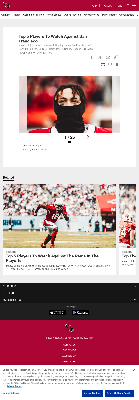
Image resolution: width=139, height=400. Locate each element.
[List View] (117, 65)
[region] (69, 382)
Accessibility (69, 356)
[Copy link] (116, 58)
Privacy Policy (69, 361)
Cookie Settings (11, 393)
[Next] (88, 137)
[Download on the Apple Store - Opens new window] (57, 313)
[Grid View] (110, 65)
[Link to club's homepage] (7, 4)
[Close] (133, 370)
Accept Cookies (92, 393)
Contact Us (69, 345)
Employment (69, 350)
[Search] (128, 5)
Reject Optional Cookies (119, 393)
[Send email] (108, 59)
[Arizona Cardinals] (69, 328)
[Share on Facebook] (92, 59)
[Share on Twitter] (100, 59)
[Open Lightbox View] (70, 115)
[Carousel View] (103, 65)
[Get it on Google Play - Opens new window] (80, 314)
